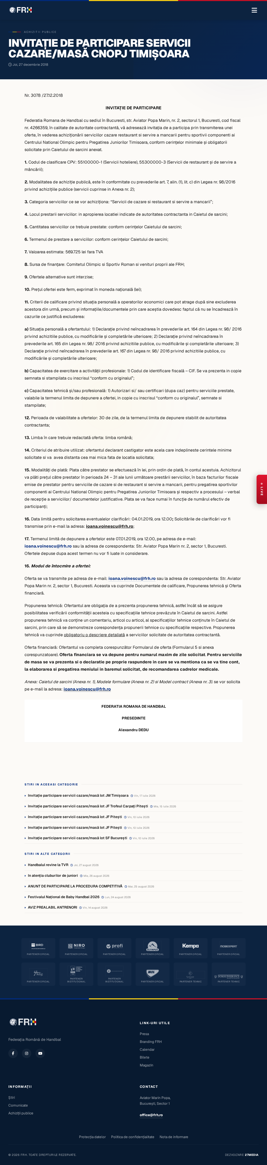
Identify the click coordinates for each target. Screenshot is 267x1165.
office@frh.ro (151, 1115)
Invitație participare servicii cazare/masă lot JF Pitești (75, 816)
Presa (144, 1033)
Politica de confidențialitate (132, 1136)
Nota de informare (174, 1136)
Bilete (144, 1057)
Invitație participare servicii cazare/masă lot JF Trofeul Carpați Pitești (88, 806)
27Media (252, 1155)
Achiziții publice (20, 1113)
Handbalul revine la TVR (48, 864)
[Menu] (254, 10)
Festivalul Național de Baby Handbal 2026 (63, 896)
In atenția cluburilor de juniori (53, 875)
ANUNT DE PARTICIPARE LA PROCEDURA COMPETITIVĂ (75, 886)
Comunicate (18, 1105)
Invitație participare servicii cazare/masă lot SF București (77, 838)
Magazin (146, 1065)
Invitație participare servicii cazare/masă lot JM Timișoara (78, 795)
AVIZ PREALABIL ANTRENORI (52, 907)
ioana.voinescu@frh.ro (87, 689)
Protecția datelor (92, 1136)
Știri (11, 1097)
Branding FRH (151, 1041)
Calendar (147, 1049)
